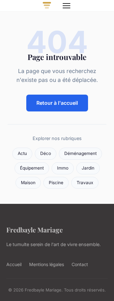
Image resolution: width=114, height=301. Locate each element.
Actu (22, 153)
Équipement (32, 168)
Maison (28, 182)
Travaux (85, 182)
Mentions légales (46, 264)
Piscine (56, 182)
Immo (62, 168)
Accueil (14, 264)
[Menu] (66, 6)
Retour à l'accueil (57, 103)
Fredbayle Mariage (34, 229)
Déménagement (80, 153)
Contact (80, 264)
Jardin (88, 168)
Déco (45, 153)
